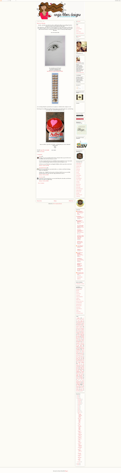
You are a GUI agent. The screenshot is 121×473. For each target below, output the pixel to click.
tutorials (83, 383)
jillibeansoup (81, 353)
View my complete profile (80, 72)
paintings (79, 363)
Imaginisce (77, 298)
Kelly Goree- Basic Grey (79, 301)
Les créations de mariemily (80, 253)
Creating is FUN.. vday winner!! (80, 434)
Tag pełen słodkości (80, 246)
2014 (78, 395)
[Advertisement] (55, 192)
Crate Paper (78, 295)
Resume (77, 30)
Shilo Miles (77, 193)
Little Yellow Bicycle (79, 302)
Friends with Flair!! (79, 439)
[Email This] (51, 150)
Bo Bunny (77, 292)
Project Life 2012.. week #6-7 (80, 432)
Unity (78, 384)
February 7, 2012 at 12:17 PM (44, 165)
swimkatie (77, 380)
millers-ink (79, 278)
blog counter (77, 37)
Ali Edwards (79, 216)
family (82, 341)
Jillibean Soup (78, 299)
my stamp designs (80, 362)
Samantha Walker (79, 370)
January (79, 461)
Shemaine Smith (78, 191)
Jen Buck (77, 172)
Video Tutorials (78, 31)
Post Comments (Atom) (57, 203)
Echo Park (80, 339)
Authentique (79, 324)
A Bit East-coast (79, 241)
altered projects (80, 320)
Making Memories (79, 304)
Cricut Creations (80, 334)
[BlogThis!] (52, 150)
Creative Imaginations (79, 296)
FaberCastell (79, 341)
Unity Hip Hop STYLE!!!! (79, 442)
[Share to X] (53, 150)
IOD (82, 352)
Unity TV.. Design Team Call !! (80, 450)
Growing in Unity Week (80, 345)
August (79, 404)
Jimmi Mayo (78, 176)
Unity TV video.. (79, 424)
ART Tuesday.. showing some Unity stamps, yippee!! (80, 415)
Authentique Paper (79, 289)
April (79, 409)
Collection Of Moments (79, 264)
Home (55, 201)
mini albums (78, 357)
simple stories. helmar (79, 374)
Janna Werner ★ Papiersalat (79, 221)
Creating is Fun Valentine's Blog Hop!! (80, 445)
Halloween (77, 346)
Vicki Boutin (79, 229)
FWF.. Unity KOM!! (79, 458)
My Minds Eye (78, 307)
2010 (78, 464)
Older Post (71, 201)
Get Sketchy (78, 344)
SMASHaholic (81, 376)
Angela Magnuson (79, 163)
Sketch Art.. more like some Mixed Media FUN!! (79, 427)
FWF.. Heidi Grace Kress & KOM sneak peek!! (79, 420)
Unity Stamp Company (79, 313)
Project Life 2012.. (79, 455)
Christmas (78, 329)
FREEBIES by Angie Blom (80, 343)
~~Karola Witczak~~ (80, 245)
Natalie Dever (78, 185)
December (79, 399)
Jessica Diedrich (78, 175)
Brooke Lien (78, 167)
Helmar (78, 348)
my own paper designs (80, 361)
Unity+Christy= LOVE (80, 448)
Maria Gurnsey (78, 184)
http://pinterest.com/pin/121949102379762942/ (55, 71)
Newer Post (39, 201)
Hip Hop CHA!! (79, 460)
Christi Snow (78, 169)
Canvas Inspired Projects (80, 326)
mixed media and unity (80, 358)
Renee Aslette (78, 187)
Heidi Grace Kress (81, 347)
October (79, 401)
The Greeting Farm (80, 382)
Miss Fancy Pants (78, 305)
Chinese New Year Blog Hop (80, 328)
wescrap (82, 390)
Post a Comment (41, 183)
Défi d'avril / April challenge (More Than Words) (80, 255)
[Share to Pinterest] (55, 150)
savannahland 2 (79, 211)
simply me (78, 249)
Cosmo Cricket (78, 293)
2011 (78, 463)
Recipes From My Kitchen (80, 33)
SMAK (77, 376)
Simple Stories (78, 311)
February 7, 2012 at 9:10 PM (43, 180)
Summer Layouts (80, 379)
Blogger (66, 471)
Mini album (81, 356)
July (78, 405)
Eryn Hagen (78, 170)
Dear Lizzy (77, 335)
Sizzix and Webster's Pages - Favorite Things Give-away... (80, 260)
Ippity (77, 353)
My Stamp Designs (79, 28)
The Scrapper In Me (80, 272)
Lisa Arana (41, 177)
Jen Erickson (78, 173)
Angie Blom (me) (78, 166)
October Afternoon (79, 308)
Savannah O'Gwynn (42, 167)
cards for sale (78, 327)
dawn (40, 156)
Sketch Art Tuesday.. (79, 453)
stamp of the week (79, 377)
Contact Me (78, 27)
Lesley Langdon (78, 179)
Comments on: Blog (80, 235)
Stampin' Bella (77, 378)
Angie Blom (79, 61)
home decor (79, 350)
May (79, 408)
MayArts (77, 356)
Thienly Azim (78, 196)
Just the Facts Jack (78, 354)
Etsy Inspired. (82, 340)
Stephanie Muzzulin (79, 194)
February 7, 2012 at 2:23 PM (43, 174)
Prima (80, 366)
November (79, 400)
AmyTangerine (78, 321)
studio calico (82, 378)
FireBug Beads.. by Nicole (80, 283)
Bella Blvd (77, 290)
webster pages (78, 388)
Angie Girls (82, 321)
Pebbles (77, 310)
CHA (82, 327)
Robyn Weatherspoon (79, 188)
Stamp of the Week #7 (80, 437)
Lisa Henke (78, 182)
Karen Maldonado (79, 178)
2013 (78, 396)
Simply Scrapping (79, 375)
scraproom (82, 372)
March (79, 410)
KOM (82, 354)
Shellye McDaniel (78, 190)
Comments (79, 88)
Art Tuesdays (42, 151)
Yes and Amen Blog (80, 225)
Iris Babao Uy (79, 258)
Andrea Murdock (78, 164)
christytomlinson (80, 268)
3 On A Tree (78, 319)
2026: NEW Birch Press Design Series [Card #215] (80, 213)
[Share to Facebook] (54, 150)
